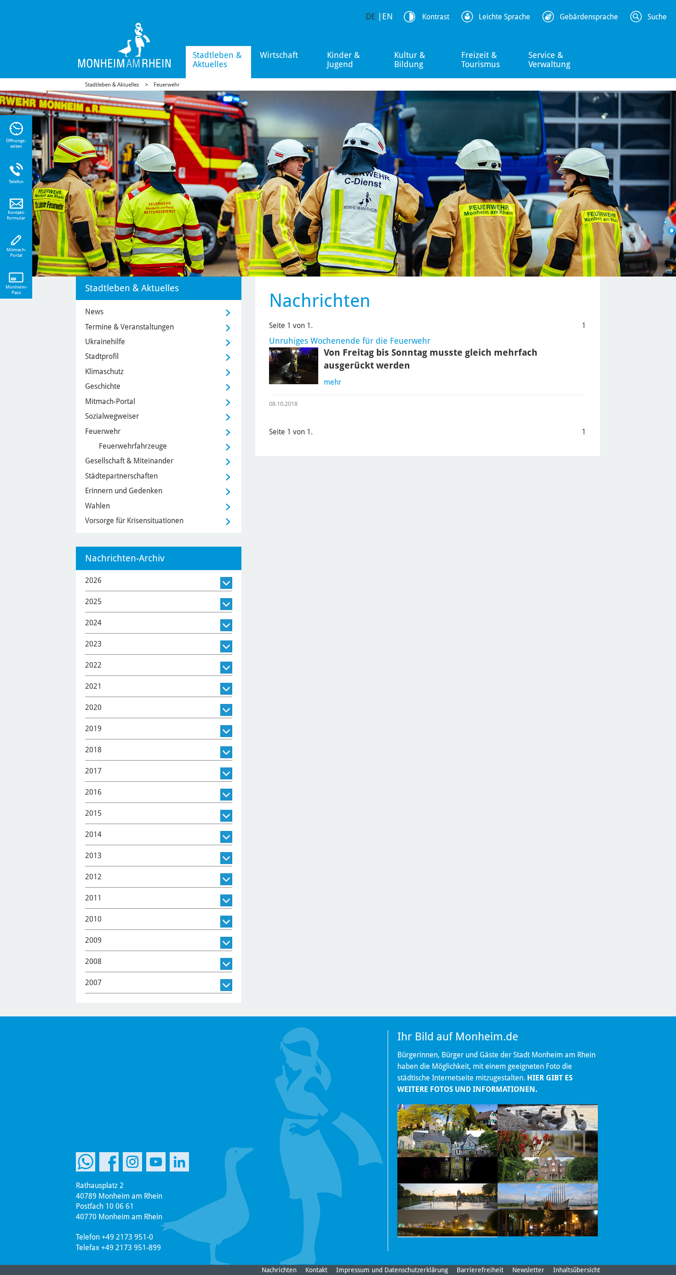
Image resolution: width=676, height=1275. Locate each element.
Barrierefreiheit (480, 1270)
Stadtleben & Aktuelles (217, 59)
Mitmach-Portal (110, 401)
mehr (332, 382)
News (94, 311)
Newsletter (528, 1270)
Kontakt (316, 1270)
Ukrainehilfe (105, 341)
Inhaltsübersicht (576, 1270)
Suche (657, 16)
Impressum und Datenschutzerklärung (392, 1270)
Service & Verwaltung (549, 59)
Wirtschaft (279, 55)
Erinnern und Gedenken (123, 490)
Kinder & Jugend (343, 59)
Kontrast (435, 16)
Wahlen (97, 506)
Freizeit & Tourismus (480, 59)
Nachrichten (279, 1270)
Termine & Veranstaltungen (129, 327)
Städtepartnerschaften (121, 476)
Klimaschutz (104, 371)
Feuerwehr (167, 84)
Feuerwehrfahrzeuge (133, 446)
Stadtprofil (102, 356)
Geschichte (102, 386)
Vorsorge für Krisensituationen (134, 520)
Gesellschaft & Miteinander (129, 460)
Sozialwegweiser (112, 416)
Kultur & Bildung (409, 59)
